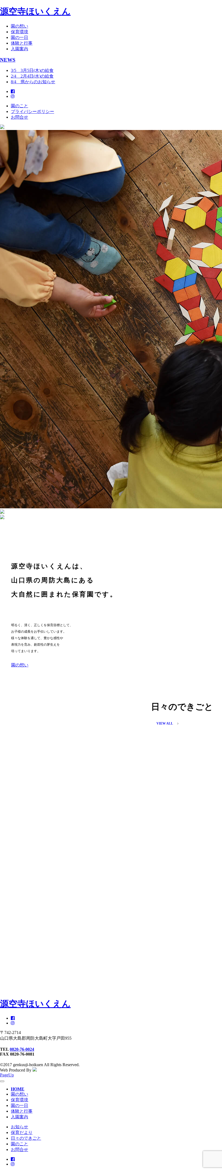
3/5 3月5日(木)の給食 (32, 70)
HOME (17, 1089)
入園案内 (19, 48)
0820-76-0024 (22, 1049)
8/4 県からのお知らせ (33, 81)
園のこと (19, 106)
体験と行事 (21, 43)
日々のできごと (26, 1138)
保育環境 (19, 31)
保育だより (21, 1132)
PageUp (7, 1075)
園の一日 (19, 37)
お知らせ (19, 1127)
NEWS (7, 60)
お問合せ (19, 117)
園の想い (19, 26)
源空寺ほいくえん (35, 11)
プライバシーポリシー (32, 111)
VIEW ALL (164, 723)
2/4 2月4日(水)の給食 (32, 76)
